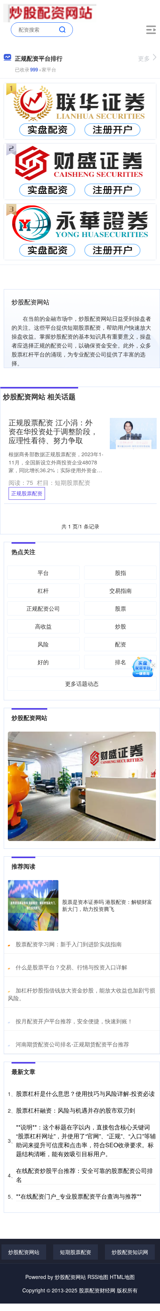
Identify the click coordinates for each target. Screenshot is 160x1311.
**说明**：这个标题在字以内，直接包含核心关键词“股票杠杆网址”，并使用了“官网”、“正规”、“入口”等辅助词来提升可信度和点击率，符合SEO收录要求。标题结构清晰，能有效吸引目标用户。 (86, 1140)
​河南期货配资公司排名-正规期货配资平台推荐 (72, 1044)
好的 (43, 662)
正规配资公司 (43, 608)
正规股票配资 (26, 493)
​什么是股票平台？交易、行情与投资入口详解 (71, 967)
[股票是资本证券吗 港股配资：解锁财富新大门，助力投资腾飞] (33, 905)
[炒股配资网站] (49, 12)
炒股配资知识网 (130, 1252)
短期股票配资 (75, 1252)
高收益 (43, 626)
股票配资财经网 (97, 1290)
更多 (144, 58)
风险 (43, 644)
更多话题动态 (82, 683)
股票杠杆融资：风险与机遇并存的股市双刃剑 (75, 1110)
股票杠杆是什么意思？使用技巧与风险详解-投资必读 (85, 1093)
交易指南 (120, 590)
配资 (120, 644)
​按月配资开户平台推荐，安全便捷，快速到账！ (74, 1021)
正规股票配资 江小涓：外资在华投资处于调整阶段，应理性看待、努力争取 (53, 431)
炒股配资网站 (23, 1252)
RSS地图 (97, 1276)
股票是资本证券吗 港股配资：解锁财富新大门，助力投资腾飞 (107, 905)
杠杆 (43, 590)
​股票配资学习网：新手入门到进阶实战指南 (69, 944)
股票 (120, 608)
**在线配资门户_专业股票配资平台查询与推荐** (78, 1196)
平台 (43, 572)
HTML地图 (122, 1276)
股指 (120, 572)
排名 (120, 662)
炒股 (120, 626)
